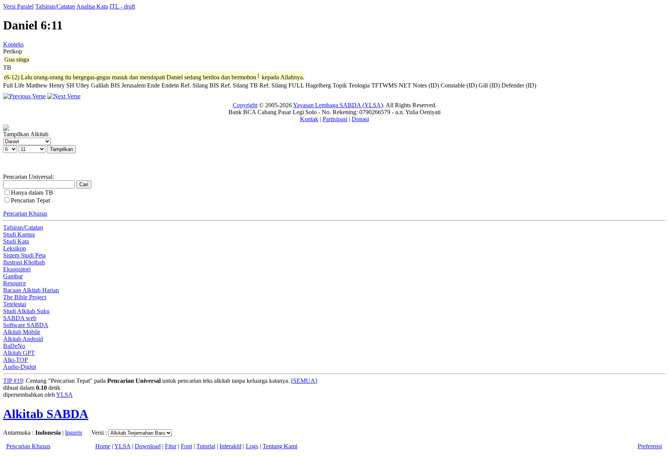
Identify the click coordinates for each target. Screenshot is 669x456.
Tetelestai (14, 304)
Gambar (13, 276)
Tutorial (205, 446)
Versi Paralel (18, 6)
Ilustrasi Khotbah (24, 262)
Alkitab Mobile (21, 332)
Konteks (13, 44)
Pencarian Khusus (25, 213)
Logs (252, 446)
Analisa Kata (92, 6)
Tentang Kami (279, 446)
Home (102, 446)
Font (186, 446)
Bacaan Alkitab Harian (31, 290)
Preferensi (650, 446)
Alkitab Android (23, 339)
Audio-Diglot (19, 366)
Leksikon (14, 248)
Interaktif (231, 446)
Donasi (360, 119)
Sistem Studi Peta (24, 255)
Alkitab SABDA (45, 414)
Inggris (73, 432)
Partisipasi (334, 119)
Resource (14, 283)
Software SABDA (25, 325)
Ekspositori (17, 269)
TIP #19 (13, 380)
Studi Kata (16, 241)
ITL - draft (122, 6)
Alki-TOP (15, 360)
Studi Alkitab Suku (26, 311)
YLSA (64, 394)
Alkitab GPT (19, 353)
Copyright (245, 105)
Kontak (309, 119)
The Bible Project (24, 297)
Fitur (171, 446)
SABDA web (19, 318)
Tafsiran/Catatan (55, 6)
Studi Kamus (19, 234)
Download (148, 446)
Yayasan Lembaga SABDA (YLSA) (338, 105)
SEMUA (304, 380)
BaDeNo (14, 346)
